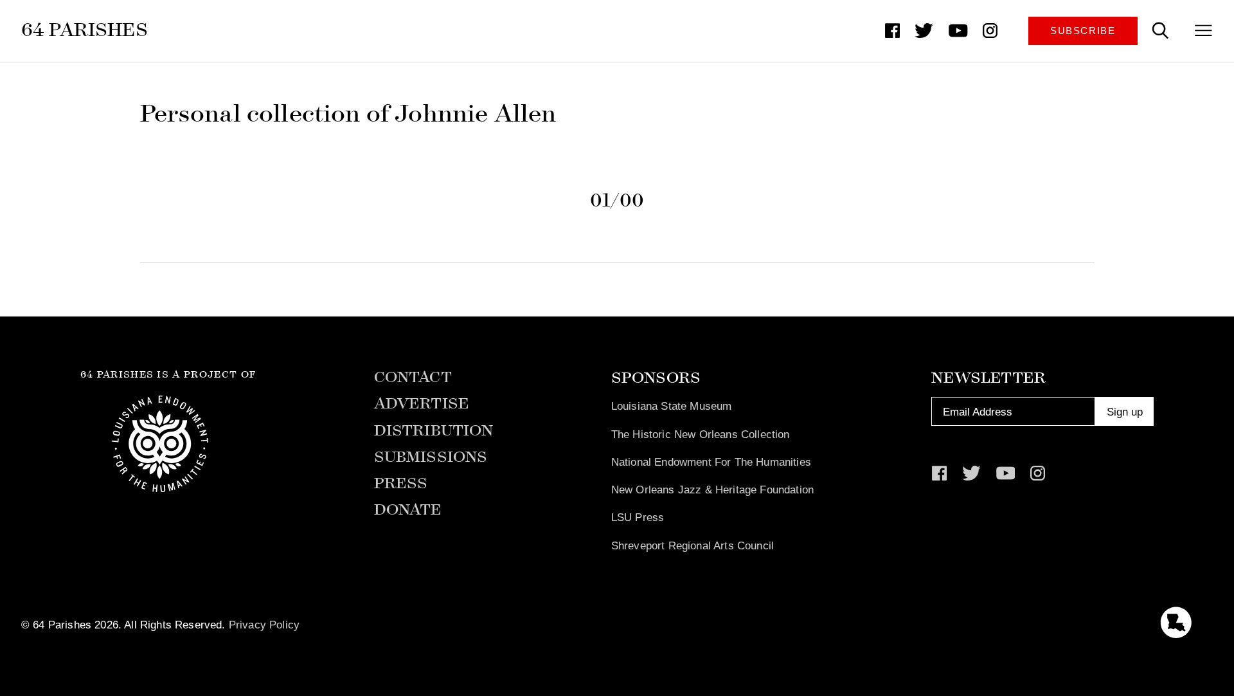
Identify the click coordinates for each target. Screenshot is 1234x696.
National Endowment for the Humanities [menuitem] (711, 462)
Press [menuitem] (401, 483)
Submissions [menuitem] (431, 457)
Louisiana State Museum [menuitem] (671, 406)
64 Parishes (84, 30)
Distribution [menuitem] (434, 431)
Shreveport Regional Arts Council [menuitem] (692, 545)
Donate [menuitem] (408, 510)
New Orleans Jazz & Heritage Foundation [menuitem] (712, 489)
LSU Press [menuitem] (638, 517)
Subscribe (1083, 31)
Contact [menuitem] (413, 377)
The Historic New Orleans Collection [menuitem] (700, 434)
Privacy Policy (264, 624)
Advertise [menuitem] (422, 404)
